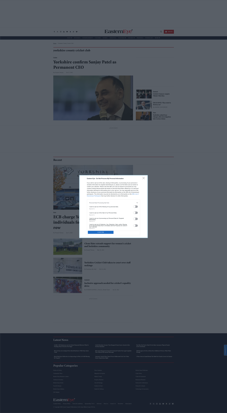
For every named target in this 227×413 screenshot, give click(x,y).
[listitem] (113, 203)
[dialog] (113, 206)
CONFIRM (100, 232)
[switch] (135, 206)
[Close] (144, 178)
